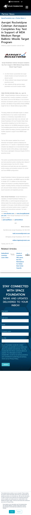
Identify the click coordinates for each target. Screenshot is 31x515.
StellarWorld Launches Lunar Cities (5, 255)
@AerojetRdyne (7, 220)
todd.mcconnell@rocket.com (21, 233)
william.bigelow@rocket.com (21, 240)
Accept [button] (11, 511)
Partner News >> (21, 18)
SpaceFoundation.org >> (8, 18)
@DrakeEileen (19, 220)
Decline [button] (19, 511)
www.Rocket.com (9, 213)
